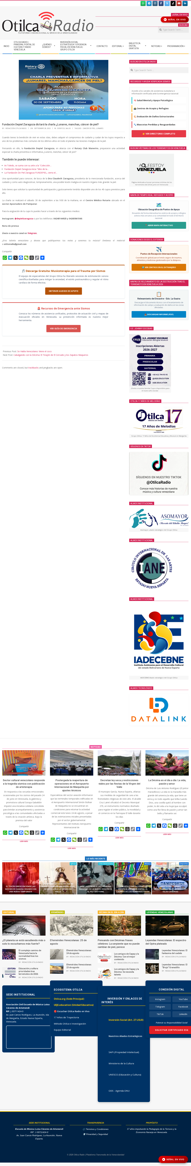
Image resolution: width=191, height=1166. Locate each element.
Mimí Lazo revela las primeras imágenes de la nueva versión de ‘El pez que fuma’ (95, 889)
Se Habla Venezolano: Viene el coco (34, 351)
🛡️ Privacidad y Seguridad (95, 1134)
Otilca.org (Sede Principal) (69, 998)
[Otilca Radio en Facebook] (161, 3)
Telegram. (32, 233)
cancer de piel (89, 128)
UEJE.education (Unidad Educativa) (74, 1004)
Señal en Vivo (175, 19)
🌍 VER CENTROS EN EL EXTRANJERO (159, 267)
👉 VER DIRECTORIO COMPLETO (159, 133)
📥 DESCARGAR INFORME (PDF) (158, 314)
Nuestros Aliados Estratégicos (125, 1036)
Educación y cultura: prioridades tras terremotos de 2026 (28, 971)
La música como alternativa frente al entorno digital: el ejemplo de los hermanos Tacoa (133, 889)
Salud (68, 128)
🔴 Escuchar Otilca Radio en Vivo (72, 1011)
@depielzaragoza (24, 218)
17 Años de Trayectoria (66, 1017)
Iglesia (73, 863)
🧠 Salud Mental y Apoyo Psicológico (153, 100)
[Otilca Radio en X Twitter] (167, 3)
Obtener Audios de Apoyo (63, 291)
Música (148, 863)
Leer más (24, 841)
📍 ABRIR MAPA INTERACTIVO (159, 225)
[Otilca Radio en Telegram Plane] (149, 3)
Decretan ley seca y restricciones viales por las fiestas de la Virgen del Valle (119, 783)
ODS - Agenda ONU (119, 1090)
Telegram (160, 1006)
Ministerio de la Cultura (121, 1063)
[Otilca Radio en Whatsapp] (143, 3)
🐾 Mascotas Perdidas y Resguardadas (154, 124)
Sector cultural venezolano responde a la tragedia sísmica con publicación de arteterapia (24, 783)
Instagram (160, 999)
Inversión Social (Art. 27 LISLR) (126, 1019)
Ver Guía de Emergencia (63, 328)
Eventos (61, 128)
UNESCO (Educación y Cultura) (125, 1074)
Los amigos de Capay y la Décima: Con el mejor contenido (126, 957)
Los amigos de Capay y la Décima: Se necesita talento (126, 972)
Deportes (184, 863)
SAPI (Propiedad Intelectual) (124, 1052)
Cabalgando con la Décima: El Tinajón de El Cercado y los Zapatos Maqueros (51, 355)
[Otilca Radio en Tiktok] (173, 3)
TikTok (160, 1014)
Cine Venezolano (106, 863)
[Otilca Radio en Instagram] (155, 3)
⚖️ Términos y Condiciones (95, 1129)
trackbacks (33, 367)
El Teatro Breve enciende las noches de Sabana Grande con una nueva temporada (20, 889)
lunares (99, 128)
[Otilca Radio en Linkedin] (185, 3)
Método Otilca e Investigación (70, 1023)
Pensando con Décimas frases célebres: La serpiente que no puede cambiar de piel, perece (119, 943)
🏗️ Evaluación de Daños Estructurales (154, 116)
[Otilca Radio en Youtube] (179, 3)
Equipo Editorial (62, 1029)
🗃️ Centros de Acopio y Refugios (151, 108)
